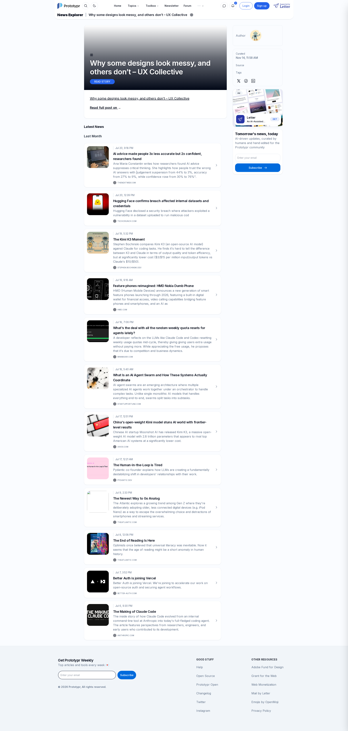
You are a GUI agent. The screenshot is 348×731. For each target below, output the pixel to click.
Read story (102, 81)
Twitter (201, 702)
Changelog (203, 693)
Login (246, 5)
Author (241, 35)
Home (117, 5)
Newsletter (172, 5)
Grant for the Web (264, 676)
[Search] (85, 5)
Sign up (262, 5)
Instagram (203, 710)
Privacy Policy (261, 710)
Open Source (205, 676)
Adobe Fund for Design (267, 667)
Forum (187, 5)
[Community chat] (224, 5)
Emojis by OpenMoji (264, 702)
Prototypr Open (207, 684)
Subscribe (255, 167)
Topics (132, 5)
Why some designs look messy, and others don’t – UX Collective (139, 98)
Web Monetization (263, 684)
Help (199, 667)
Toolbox (151, 5)
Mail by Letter (260, 693)
